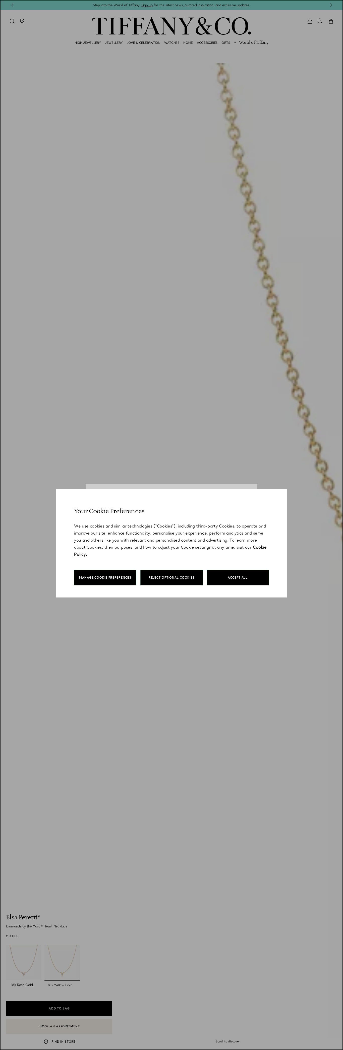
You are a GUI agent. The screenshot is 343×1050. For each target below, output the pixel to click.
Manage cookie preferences (105, 577)
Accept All (238, 577)
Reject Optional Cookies (172, 577)
